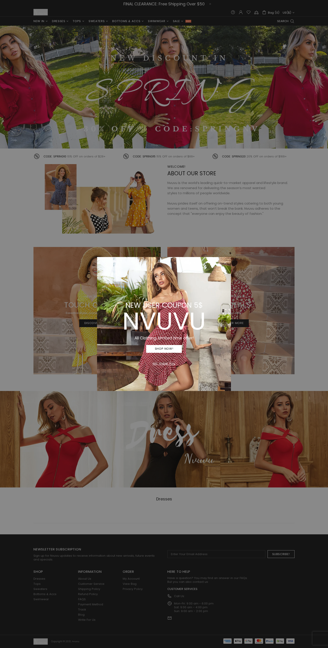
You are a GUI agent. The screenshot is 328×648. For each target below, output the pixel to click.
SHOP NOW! (164, 349)
